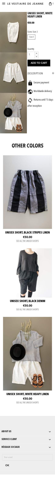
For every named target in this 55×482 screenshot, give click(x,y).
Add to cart (39, 63)
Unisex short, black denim (27, 301)
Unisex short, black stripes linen (27, 232)
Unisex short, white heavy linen (27, 394)
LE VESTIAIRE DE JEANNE (25, 4)
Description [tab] (35, 73)
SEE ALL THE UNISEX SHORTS (27, 241)
